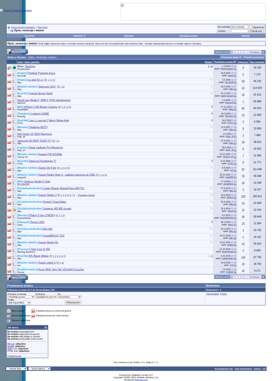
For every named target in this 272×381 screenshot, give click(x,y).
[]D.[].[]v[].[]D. (23, 184)
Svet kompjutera (243, 368)
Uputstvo (29, 36)
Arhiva (257, 368)
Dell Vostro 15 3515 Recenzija (34, 134)
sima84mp (228, 184)
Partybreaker (23, 69)
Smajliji (10, 346)
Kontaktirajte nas (224, 368)
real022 (229, 272)
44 (243, 216)
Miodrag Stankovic (26, 252)
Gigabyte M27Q (38, 127)
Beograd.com (141, 380)
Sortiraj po (40, 294)
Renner (20, 272)
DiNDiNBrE (22, 109)
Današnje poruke (189, 36)
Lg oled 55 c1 (35, 79)
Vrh (264, 368)
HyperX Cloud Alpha (54, 201)
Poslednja (254, 52)
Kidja (231, 109)
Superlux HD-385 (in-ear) (57, 208)
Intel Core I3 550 (40, 249)
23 (243, 87)
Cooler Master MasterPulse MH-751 (63, 188)
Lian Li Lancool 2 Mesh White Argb (49, 120)
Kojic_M (21, 136)
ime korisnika (224, 27)
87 (243, 169)
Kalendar (129, 36)
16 (243, 223)
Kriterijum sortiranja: (17, 294)
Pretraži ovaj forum (254, 57)
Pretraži (246, 36)
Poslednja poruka (223, 62)
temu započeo (31, 62)
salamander (227, 258)
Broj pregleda (257, 62)
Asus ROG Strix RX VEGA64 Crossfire (61, 269)
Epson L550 (37, 222)
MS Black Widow (39, 255)
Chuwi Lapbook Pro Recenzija (45, 147)
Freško (223, 294)
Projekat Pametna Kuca (41, 73)
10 (243, 243)
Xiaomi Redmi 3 (47, 195)
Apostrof (21, 103)
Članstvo (78, 36)
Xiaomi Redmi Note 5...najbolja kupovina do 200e (66, 174)
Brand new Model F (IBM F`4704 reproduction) (43, 100)
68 (243, 81)
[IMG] (10, 348)
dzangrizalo (227, 251)
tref (231, 170)
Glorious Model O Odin (37, 181)
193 (243, 196)
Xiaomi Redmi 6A (48, 242)
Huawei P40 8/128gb (50, 154)
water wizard (227, 96)
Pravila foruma (14, 356)
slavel (230, 211)
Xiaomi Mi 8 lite (47, 167)
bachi (230, 75)
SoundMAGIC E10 (53, 235)
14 (243, 114)
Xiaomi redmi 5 (47, 262)
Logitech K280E (40, 113)
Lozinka (221, 31)
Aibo (19, 82)
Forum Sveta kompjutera (23, 27)
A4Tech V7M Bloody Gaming (40, 106)
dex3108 (21, 76)
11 (243, 209)
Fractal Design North (41, 93)
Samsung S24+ (47, 86)
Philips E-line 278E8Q (42, 215)
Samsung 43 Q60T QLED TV (34, 140)
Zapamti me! (259, 27)
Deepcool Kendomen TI (42, 161)
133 (243, 257)
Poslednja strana (86, 195)
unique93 (21, 177)
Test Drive (43, 27)
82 (243, 108)
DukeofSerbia (23, 218)
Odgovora (243, 62)
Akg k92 (47, 228)
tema (20, 62)
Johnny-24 (22, 157)
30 (243, 141)
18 (243, 94)
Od (58, 294)
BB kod (10, 344)
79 (243, 175)
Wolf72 (230, 197)
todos (20, 225)
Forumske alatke (230, 57)
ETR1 (20, 123)
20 (243, 263)
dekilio (230, 245)
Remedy (21, 116)
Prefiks (11, 300)
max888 (229, 177)
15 (243, 182)
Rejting (208, 62)
